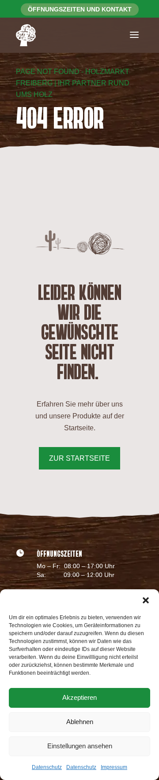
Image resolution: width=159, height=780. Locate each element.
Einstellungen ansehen (79, 746)
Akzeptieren (79, 697)
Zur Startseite (79, 458)
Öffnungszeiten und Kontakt (80, 9)
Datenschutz (47, 767)
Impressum (114, 767)
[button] (145, 600)
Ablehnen (79, 721)
